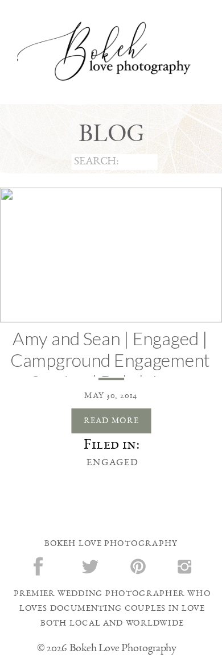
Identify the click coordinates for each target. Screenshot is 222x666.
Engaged (112, 462)
